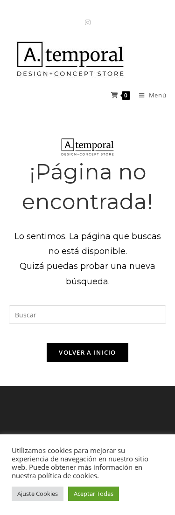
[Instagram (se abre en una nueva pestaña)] (87, 22)
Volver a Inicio (87, 352)
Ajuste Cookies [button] (37, 493)
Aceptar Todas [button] (93, 493)
